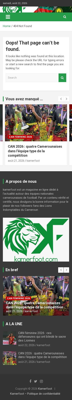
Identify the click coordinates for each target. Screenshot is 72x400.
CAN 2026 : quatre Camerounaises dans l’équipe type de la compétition (35, 150)
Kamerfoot (45, 388)
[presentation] (61, 99)
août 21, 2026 (16, 160)
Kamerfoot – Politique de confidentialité (35, 393)
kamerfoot (33, 160)
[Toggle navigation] (8, 16)
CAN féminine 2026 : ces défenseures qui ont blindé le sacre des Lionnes (42, 336)
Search (62, 77)
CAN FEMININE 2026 (20, 137)
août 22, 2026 (26, 345)
